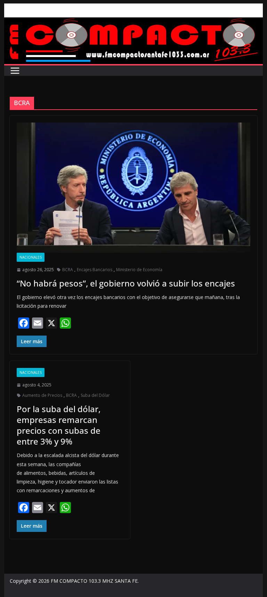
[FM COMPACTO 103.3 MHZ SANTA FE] (133, 22)
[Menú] (15, 70)
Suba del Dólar (95, 395)
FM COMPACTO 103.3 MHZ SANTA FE (94, 581)
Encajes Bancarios (94, 270)
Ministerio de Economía (139, 270)
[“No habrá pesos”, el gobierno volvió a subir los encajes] (134, 188)
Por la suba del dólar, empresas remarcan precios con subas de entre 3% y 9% (58, 425)
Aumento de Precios (42, 395)
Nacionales (30, 257)
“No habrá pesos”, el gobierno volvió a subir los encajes (126, 283)
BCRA (67, 270)
